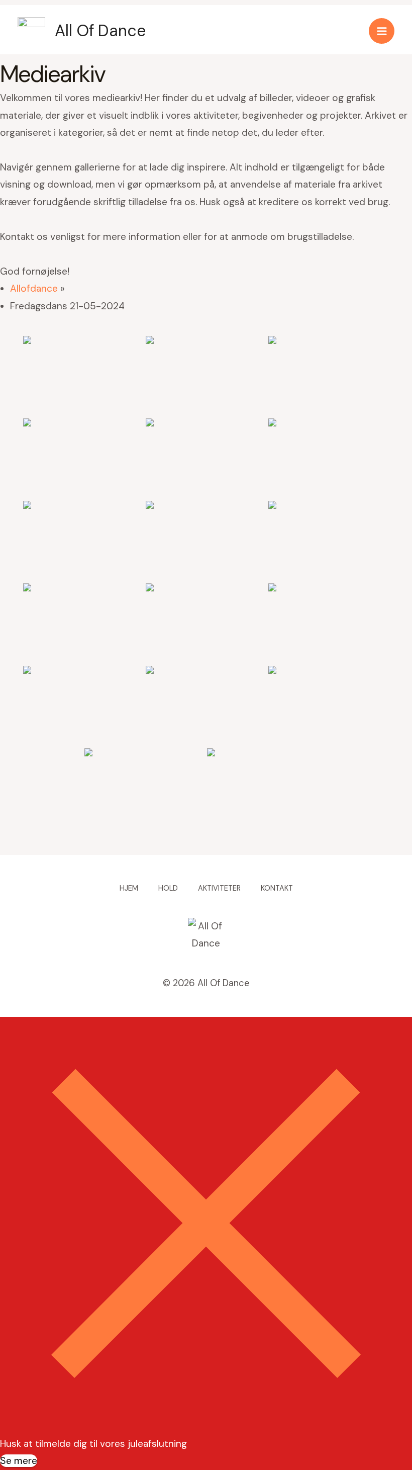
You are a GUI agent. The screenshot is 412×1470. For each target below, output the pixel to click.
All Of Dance (100, 30)
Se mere (18, 1460)
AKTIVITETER (219, 888)
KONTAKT (277, 888)
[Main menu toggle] (381, 31)
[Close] (206, 1426)
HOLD (168, 888)
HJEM (129, 888)
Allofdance (34, 288)
